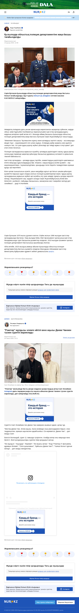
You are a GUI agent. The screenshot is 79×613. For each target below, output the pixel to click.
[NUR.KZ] (39, 12)
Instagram (66, 307)
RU (69, 12)
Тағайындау (15, 23)
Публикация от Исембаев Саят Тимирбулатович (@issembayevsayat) (30, 508)
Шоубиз (7, 319)
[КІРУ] (74, 12)
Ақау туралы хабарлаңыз (45, 602)
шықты (51, 251)
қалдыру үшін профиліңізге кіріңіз (48, 290)
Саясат (6, 23)
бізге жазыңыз (27, 258)
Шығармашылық (16, 319)
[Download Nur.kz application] (39, 4)
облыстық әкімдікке (42, 96)
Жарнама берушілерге (65, 602)
